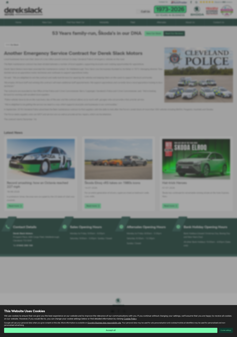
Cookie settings (226, 330)
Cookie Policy (130, 318)
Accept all (111, 330)
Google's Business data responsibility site (104, 323)
